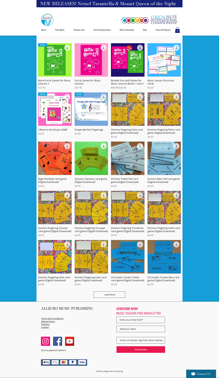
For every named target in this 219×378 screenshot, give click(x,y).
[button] (177, 30)
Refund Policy (48, 321)
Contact (45, 327)
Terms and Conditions (52, 318)
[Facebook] (57, 341)
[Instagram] (45, 341)
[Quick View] (91, 60)
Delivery (45, 324)
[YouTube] (69, 341)
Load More (109, 294)
